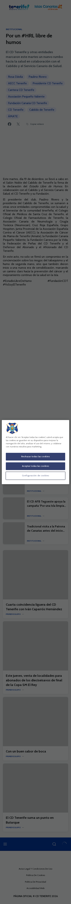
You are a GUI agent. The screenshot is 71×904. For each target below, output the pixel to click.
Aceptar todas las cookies (35, 466)
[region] (35, 452)
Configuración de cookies (35, 475)
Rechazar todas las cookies (35, 456)
